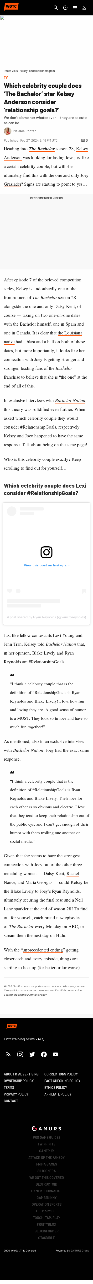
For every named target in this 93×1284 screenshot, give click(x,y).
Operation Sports (47, 1204)
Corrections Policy (61, 1074)
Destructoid (46, 1184)
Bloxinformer (47, 1231)
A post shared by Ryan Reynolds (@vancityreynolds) (46, 617)
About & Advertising (21, 1074)
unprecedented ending (43, 950)
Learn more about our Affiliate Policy (25, 994)
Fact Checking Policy (62, 1081)
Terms (9, 1087)
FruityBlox (46, 1224)
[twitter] (32, 1054)
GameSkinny (47, 1198)
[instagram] (20, 1054)
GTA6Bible (46, 1238)
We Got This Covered (46, 1178)
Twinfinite (46, 1144)
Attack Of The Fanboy (46, 1157)
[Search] (56, 7)
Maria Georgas (39, 882)
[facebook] (44, 1054)
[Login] (84, 7)
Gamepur (46, 1151)
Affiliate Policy (58, 1094)
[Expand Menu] (75, 7)
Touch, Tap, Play (46, 1218)
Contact (11, 1101)
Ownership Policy (19, 1081)
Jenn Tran (13, 644)
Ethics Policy (55, 1087)
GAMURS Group (80, 1250)
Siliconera (46, 1171)
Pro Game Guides (46, 1137)
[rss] (8, 1054)
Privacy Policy (16, 1094)
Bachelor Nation (70, 400)
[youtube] (56, 1054)
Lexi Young (64, 635)
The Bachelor (42, 148)
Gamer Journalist (46, 1191)
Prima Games (46, 1164)
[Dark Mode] (65, 7)
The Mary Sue (46, 1211)
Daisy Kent (64, 306)
